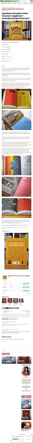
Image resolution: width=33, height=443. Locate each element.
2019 (20, 313)
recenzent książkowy (21, 316)
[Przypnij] (9, 308)
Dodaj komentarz (13, 319)
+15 (12, 313)
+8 (18, 313)
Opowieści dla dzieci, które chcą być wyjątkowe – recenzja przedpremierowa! (16, 16)
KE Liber (15, 314)
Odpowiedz (3, 334)
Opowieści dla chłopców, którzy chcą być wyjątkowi (19, 78)
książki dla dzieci (18, 314)
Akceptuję (15, 439)
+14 (10, 313)
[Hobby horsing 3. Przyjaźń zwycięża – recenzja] (26, 425)
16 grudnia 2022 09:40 (4, 330)
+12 (8, 313)
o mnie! (29, 391)
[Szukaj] (30, 1)
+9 (19, 313)
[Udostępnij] (5, 308)
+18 (16, 313)
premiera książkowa (11, 316)
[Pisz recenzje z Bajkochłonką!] (24, 360)
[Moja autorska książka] (9, 360)
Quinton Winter (16, 316)
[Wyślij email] (3, 308)
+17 (14, 313)
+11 (6, 313)
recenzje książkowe (27, 316)
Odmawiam (22, 439)
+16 (13, 313)
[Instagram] (31, 1)
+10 (3, 313)
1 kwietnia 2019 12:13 (4, 322)
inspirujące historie (4, 314)
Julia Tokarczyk (9, 314)
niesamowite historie (6, 315)
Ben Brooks (23, 313)
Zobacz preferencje (28, 439)
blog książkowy (27, 313)
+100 (5, 313)
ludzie (2, 315)
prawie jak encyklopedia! (9, 56)
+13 (9, 313)
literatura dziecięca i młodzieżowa (25, 314)
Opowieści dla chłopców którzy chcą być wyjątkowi (18, 315)
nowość (10, 315)
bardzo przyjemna (9, 61)
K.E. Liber (12, 314)
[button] (31, 434)
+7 (17, 313)
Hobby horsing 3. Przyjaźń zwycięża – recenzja (25, 430)
